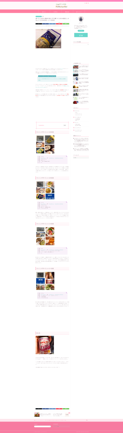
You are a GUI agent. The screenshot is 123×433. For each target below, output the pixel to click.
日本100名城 (77, 124)
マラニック (76, 122)
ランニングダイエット (38, 16)
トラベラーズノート (78, 113)
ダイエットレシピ (78, 131)
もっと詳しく (81, 30)
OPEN (65, 125)
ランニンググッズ (77, 127)
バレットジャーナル (78, 114)
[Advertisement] (52, 58)
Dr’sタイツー (51, 158)
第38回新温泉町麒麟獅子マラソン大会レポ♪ (81, 143)
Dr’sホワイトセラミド (59, 158)
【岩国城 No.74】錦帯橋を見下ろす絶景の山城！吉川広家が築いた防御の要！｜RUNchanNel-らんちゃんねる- (81, 149)
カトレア (61, 68)
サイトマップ (44, 431)
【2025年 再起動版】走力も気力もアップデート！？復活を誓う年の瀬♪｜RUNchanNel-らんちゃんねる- (81, 141)
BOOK (76, 112)
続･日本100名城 (78, 125)
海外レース (77, 120)
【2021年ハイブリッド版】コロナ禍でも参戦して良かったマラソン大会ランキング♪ (81, 139)
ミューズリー (43, 158)
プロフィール (76, 148)
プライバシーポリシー (38, 431)
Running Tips (76, 110)
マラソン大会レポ (77, 117)
